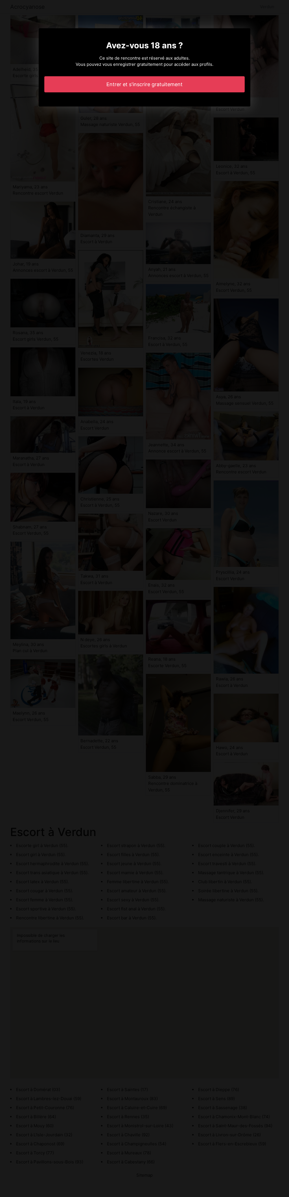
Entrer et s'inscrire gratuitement (144, 84)
